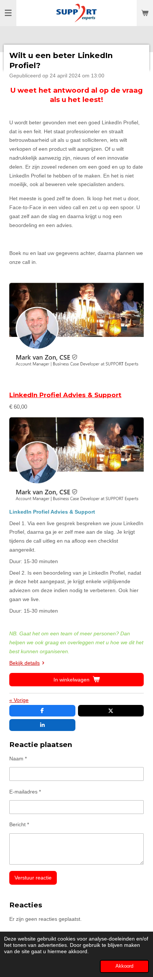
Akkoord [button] (124, 966)
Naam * (18, 759)
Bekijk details (24, 663)
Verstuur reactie (33, 878)
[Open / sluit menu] (8, 13)
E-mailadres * (25, 792)
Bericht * (19, 824)
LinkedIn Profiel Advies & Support (65, 395)
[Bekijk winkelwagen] (145, 13)
